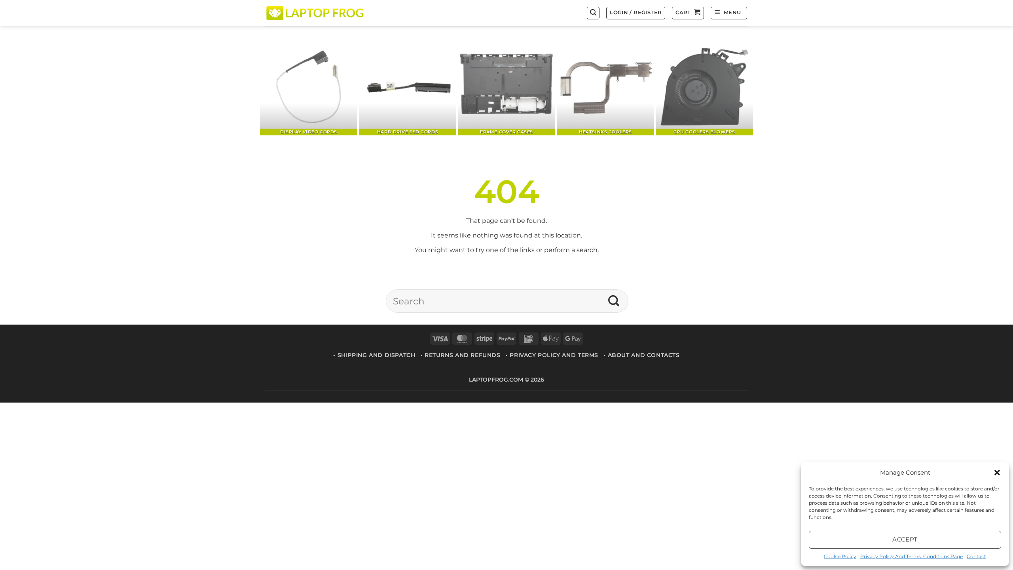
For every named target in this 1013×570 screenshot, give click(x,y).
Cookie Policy (840, 556)
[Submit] (614, 301)
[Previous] (279, 87)
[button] (997, 473)
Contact (976, 556)
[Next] (734, 87)
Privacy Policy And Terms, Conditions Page (911, 556)
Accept (905, 539)
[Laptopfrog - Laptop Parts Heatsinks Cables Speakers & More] (315, 13)
